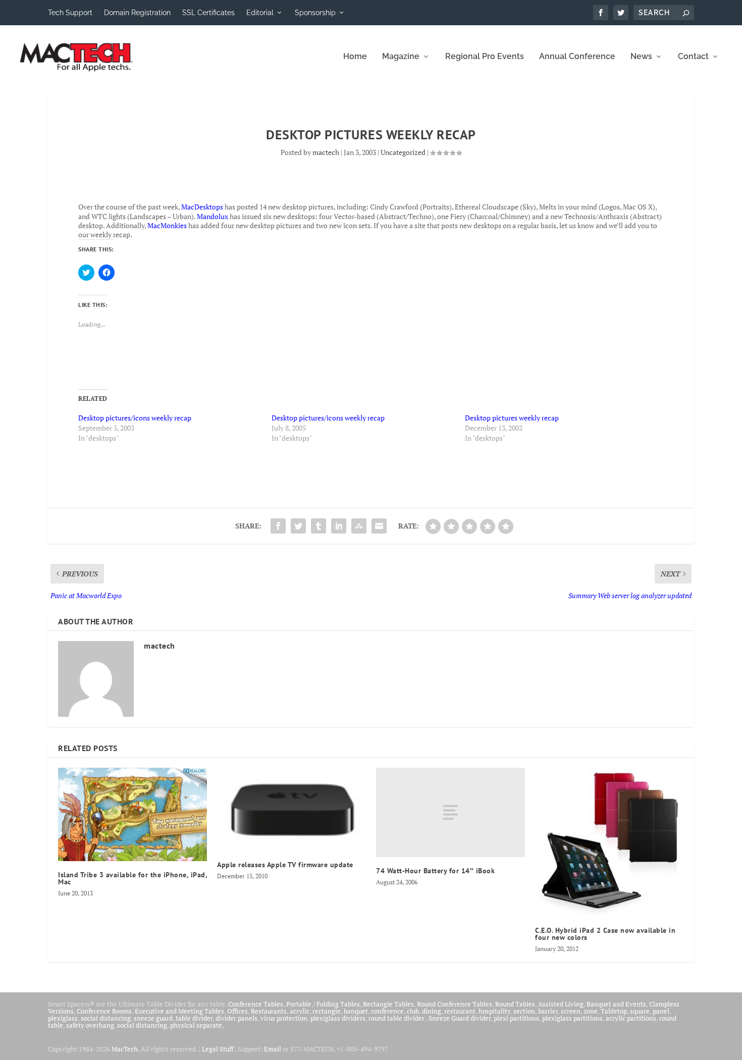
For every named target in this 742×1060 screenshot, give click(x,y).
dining (431, 1011)
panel (661, 1011)
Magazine (400, 56)
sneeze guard (153, 1018)
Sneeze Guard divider (460, 1018)
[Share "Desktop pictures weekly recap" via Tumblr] (318, 526)
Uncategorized (403, 152)
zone (591, 1011)
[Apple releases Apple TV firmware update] (291, 809)
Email (272, 1048)
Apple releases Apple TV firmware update (285, 864)
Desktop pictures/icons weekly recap (134, 417)
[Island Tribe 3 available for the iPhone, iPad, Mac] (132, 814)
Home (355, 56)
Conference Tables (255, 1004)
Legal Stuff (217, 1048)
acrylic (299, 1011)
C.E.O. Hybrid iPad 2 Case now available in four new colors (605, 934)
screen (570, 1011)
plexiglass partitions (572, 1018)
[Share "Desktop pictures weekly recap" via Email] (379, 526)
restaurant (459, 1011)
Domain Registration (137, 13)
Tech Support (70, 13)
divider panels (236, 1018)
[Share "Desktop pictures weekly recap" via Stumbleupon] (359, 526)
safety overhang (90, 1025)
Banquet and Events (616, 1004)
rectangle (326, 1011)
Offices (237, 1011)
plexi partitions (516, 1018)
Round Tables (515, 1004)
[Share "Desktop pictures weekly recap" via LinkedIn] (339, 526)
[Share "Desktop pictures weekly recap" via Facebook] (278, 526)
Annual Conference (577, 56)
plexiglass (63, 1018)
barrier (548, 1011)
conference (387, 1011)
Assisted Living (561, 1004)
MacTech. (125, 1048)
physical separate (196, 1025)
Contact (693, 56)
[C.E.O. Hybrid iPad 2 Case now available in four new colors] (609, 842)
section (524, 1011)
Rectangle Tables (388, 1004)
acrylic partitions (631, 1018)
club (413, 1011)
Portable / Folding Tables (323, 1004)
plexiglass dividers (337, 1018)
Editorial (260, 13)
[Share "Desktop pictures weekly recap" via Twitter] (298, 526)
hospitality (494, 1011)
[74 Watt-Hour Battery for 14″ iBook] (450, 812)
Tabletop (614, 1011)
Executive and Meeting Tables (179, 1011)
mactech (325, 152)
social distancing (106, 1018)
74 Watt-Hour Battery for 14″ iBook (435, 870)
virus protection (283, 1018)
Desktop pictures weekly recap (512, 417)
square (640, 1011)
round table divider (397, 1018)
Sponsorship (315, 13)
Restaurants (269, 1011)
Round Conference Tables (454, 1004)
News (641, 56)
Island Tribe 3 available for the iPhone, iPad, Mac (132, 878)
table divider (194, 1018)
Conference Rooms (104, 1011)
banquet (356, 1011)
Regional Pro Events (484, 56)
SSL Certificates (208, 13)
